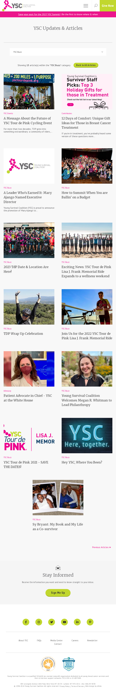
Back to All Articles (86, 65)
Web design (89, 686)
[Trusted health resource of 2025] (69, 664)
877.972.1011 (75, 684)
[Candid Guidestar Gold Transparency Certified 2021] (48, 664)
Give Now (108, 6)
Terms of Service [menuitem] (77, 686)
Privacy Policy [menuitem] (64, 686)
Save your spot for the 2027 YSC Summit (39, 14)
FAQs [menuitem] (39, 640)
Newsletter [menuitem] (92, 640)
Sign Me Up (58, 592)
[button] (96, 5)
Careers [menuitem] (75, 640)
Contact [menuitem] (58, 643)
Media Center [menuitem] (56, 640)
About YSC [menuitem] (23, 640)
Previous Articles (100, 547)
